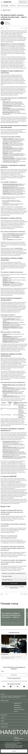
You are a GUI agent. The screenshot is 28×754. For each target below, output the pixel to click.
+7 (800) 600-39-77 (26, 2)
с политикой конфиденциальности (14, 678)
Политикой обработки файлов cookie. (14, 747)
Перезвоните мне (18, 707)
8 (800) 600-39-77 (17, 703)
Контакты (16, 711)
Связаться (21, 1)
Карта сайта (16, 740)
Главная (3, 694)
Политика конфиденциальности (18, 738)
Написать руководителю (19, 709)
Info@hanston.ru (17, 705)
